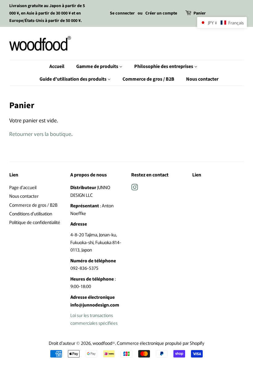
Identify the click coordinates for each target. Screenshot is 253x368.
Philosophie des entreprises (164, 66)
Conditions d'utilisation (30, 213)
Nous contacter (202, 79)
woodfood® (104, 343)
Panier (199, 13)
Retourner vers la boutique (40, 133)
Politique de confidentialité (34, 222)
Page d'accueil (22, 187)
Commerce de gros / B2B (148, 79)
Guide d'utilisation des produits (73, 79)
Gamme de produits (97, 66)
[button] (222, 22)
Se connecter (122, 13)
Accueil (56, 66)
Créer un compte (161, 13)
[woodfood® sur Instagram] (134, 188)
